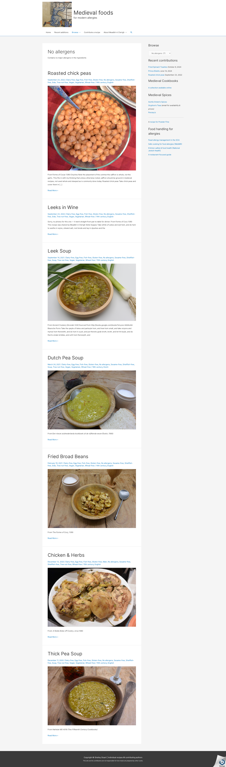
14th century (101, 82)
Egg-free (79, 80)
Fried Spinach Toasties (157, 67)
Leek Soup (59, 251)
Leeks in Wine (63, 207)
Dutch (105, 367)
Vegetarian (79, 82)
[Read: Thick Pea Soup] (92, 696)
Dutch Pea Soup (65, 358)
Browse (75, 32)
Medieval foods (93, 12)
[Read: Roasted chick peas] (92, 128)
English (110, 82)
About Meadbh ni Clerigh (114, 32)
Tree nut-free (62, 82)
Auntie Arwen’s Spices (157, 102)
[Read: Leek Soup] (92, 292)
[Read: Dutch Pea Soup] (92, 400)
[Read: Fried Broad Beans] (92, 498)
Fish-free (88, 80)
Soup (54, 260)
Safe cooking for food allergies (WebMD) (165, 144)
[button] (131, 32)
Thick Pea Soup (65, 654)
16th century (97, 367)
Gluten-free (98, 80)
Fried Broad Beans (68, 456)
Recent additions (61, 32)
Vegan (71, 82)
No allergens (109, 80)
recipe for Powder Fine (159, 122)
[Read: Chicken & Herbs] (92, 597)
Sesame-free (120, 80)
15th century (102, 260)
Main (105, 562)
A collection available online (160, 88)
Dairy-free (70, 80)
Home (48, 32)
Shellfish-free (128, 364)
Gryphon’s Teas (154, 105)
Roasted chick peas (69, 73)
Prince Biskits (154, 71)
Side (54, 82)
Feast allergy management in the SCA (164, 140)
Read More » (53, 190)
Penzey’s (152, 112)
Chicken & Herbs (66, 555)
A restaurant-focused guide (159, 154)
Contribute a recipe (92, 32)
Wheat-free (90, 82)
